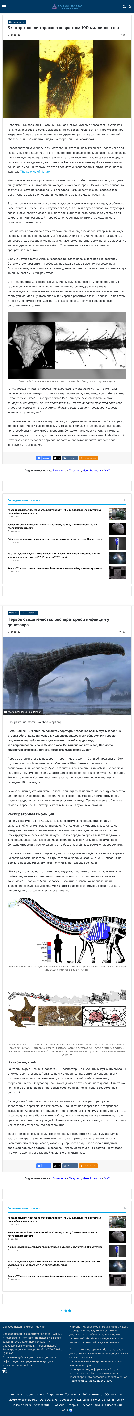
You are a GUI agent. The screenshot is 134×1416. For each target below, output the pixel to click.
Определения (113, 1405)
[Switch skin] (124, 7)
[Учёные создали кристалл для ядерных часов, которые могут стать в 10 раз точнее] (117, 543)
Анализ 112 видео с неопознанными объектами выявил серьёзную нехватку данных (55, 568)
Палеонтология (16, 22)
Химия (98, 1405)
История (72, 1405)
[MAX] (71, 1410)
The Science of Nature (35, 171)
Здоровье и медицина (74, 1399)
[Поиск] (130, 7)
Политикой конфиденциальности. (91, 1380)
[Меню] (4, 7)
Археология (41, 1405)
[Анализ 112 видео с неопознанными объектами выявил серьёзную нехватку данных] (117, 572)
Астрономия (55, 1394)
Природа (86, 1405)
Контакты (17, 1394)
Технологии (72, 1394)
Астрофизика (49, 1399)
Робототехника (92, 1394)
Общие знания (114, 1394)
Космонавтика (34, 1394)
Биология (58, 1405)
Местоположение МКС (23, 1399)
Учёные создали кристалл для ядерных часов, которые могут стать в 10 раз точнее (55, 539)
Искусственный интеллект (108, 1399)
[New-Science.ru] (67, 6)
